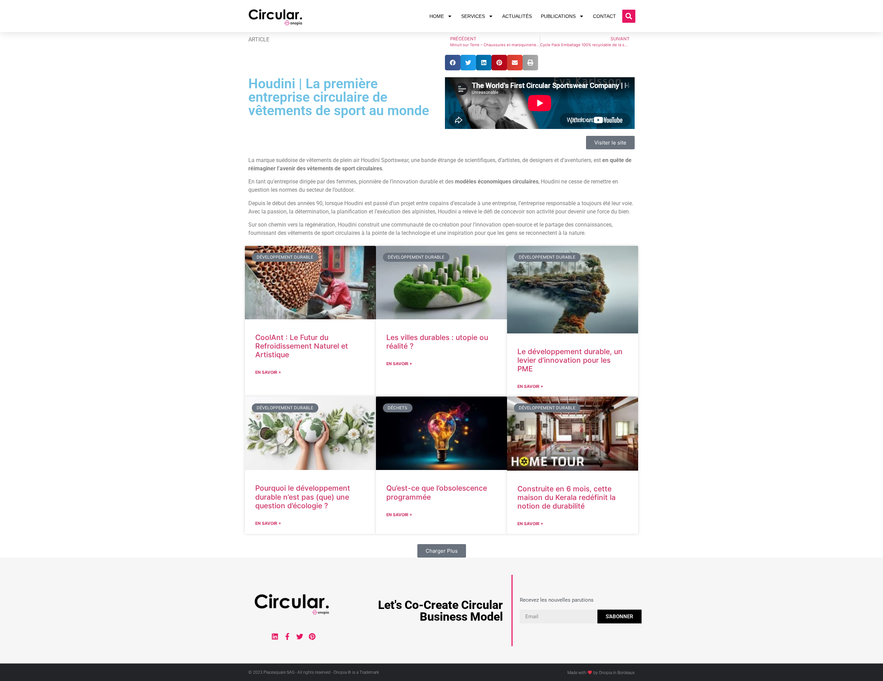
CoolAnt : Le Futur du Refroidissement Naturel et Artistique (301, 346)
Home (436, 16)
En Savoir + (268, 372)
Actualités (517, 16)
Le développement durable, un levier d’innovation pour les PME (570, 360)
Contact (604, 16)
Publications (558, 16)
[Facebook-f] (287, 636)
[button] (628, 16)
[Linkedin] (275, 636)
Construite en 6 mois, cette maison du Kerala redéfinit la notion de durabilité (566, 497)
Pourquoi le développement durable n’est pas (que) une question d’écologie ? (302, 497)
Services (473, 16)
